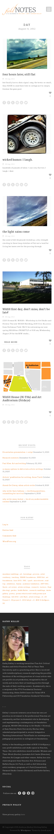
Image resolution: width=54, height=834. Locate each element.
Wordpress (26, 830)
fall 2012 (15, 597)
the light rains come (16, 231)
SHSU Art (41, 577)
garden (13, 590)
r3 (33, 600)
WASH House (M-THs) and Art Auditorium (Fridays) (22, 399)
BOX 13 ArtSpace (42, 600)
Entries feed (8, 530)
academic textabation (31, 584)
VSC (24, 580)
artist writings (34, 597)
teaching (15, 577)
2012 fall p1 (26, 600)
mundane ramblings (11, 574)
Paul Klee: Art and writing (14, 463)
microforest (39, 580)
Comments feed (9, 536)
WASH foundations (28, 577)
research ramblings (37, 590)
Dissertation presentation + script (18, 452)
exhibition (11, 584)
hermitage (27, 574)
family (18, 584)
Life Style (24, 597)
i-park (30, 580)
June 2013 (18, 580)
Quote (5, 587)
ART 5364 (44, 584)
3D (4, 603)
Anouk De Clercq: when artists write (19, 485)
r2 (42, 597)
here (23, 814)
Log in (5, 524)
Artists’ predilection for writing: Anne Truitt (22, 477)
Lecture (43, 587)
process (36, 574)
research (35, 587)
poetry (12, 593)
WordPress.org (9, 541)
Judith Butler (23, 590)
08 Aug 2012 (10, 79)
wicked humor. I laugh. (18, 159)
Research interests (11, 458)
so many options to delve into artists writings (23, 469)
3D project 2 (16, 600)
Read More (10, 342)
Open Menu (48, 9)
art (21, 574)
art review (13, 587)
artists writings (24, 587)
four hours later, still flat (19, 74)
